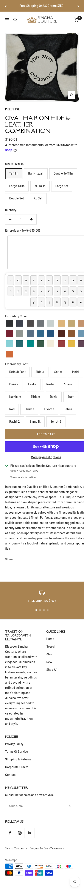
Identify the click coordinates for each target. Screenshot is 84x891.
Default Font (17, 372)
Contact (10, 774)
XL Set (38, 198)
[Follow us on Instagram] (20, 833)
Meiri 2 (13, 384)
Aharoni (69, 384)
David (54, 396)
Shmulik (35, 421)
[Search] (15, 20)
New (49, 662)
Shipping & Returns (18, 759)
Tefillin (13, 173)
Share (9, 559)
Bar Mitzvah (36, 173)
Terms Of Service (16, 751)
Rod (12, 409)
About (50, 654)
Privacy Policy (14, 744)
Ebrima (29, 409)
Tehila (68, 409)
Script (58, 372)
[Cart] (76, 20)
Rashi (50, 384)
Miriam (35, 396)
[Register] (69, 806)
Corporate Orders (16, 767)
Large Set (61, 186)
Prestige (12, 109)
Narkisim (15, 396)
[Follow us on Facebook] (10, 833)
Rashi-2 (14, 421)
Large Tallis (17, 186)
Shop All (51, 669)
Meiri (75, 372)
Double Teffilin (63, 173)
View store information (23, 477)
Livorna (49, 409)
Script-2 (55, 421)
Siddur (40, 372)
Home (50, 639)
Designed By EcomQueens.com (47, 848)
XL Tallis (39, 186)
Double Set (16, 198)
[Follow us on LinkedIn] (29, 833)
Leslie (32, 384)
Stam (70, 396)
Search (51, 646)
